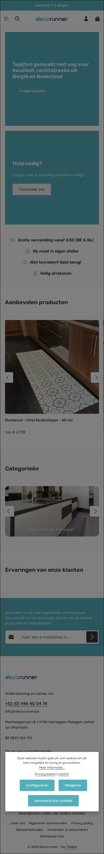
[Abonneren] (92, 637)
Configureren (37, 785)
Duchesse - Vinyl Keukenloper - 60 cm (39, 420)
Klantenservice (52, 836)
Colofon (63, 774)
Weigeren (73, 785)
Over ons (18, 823)
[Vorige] (8, 377)
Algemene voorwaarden (48, 823)
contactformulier (37, 751)
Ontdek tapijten (32, 91)
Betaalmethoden (29, 830)
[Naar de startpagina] (52, 19)
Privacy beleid (45, 774)
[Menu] (6, 19)
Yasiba (71, 847)
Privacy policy (82, 823)
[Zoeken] (17, 19)
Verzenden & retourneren (67, 830)
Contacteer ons (32, 189)
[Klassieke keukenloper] (52, 511)
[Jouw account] (86, 19)
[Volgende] (96, 377)
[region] (52, 377)
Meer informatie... (52, 767)
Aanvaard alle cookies (53, 800)
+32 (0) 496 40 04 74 (26, 703)
